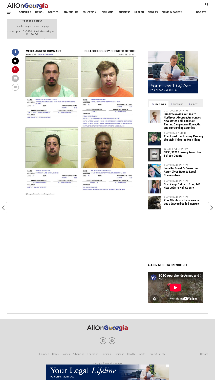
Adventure (70, 12)
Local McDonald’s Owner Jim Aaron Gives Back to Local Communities (181, 172)
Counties (25, 12)
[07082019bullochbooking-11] (81, 194)
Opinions (107, 12)
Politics (53, 12)
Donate (201, 12)
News (38, 12)
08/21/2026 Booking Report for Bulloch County (182, 154)
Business (124, 12)
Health (139, 12)
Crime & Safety (172, 12)
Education (89, 12)
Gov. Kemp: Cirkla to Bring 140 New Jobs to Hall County (182, 186)
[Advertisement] (175, 236)
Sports (153, 12)
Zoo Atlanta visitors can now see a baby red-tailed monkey (181, 202)
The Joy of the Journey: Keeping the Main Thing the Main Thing (183, 138)
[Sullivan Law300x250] (173, 92)
